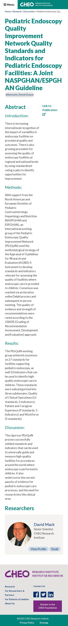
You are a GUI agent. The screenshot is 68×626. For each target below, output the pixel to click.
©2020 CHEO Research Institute (33, 618)
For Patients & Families (17, 599)
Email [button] (54, 549)
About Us (10, 603)
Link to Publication (49, 108)
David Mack (44, 524)
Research (17, 11)
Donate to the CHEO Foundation (47, 606)
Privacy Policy (27, 622)
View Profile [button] (38, 549)
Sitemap (44, 622)
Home (8, 11)
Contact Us (39, 586)
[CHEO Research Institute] (36, 5)
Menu (10, 4)
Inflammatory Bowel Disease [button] (19, 94)
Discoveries (29, 11)
